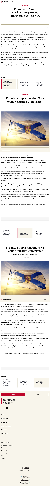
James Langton (5, 26)
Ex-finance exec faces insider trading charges (24, 84)
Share (45, 26)
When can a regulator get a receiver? (39, 84)
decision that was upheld (7, 485)
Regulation (25, 5)
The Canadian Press (6, 149)
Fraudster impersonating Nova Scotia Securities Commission (7, 84)
